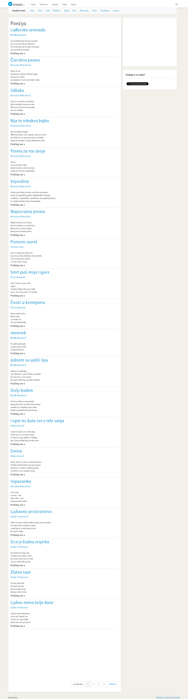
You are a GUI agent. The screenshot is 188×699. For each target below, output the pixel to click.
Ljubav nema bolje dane (31, 602)
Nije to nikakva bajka (29, 120)
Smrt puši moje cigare (29, 272)
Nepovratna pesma (27, 211)
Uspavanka (20, 481)
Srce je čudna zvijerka (29, 541)
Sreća (94, 10)
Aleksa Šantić (17, 425)
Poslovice (43, 4)
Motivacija (84, 10)
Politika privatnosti (164, 697)
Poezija (55, 4)
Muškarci (57, 10)
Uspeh (66, 10)
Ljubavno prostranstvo (31, 511)
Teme (64, 4)
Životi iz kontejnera (27, 302)
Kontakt (176, 697)
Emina (16, 451)
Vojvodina (19, 181)
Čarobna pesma (25, 60)
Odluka (17, 90)
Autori (73, 4)
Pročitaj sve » (17, 53)
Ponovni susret (23, 241)
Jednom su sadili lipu (29, 360)
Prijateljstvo (105, 10)
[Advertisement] (64, 654)
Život (40, 10)
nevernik (18, 332)
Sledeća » (113, 684)
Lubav (32, 10)
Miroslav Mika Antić (20, 65)
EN (176, 4)
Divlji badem (21, 390)
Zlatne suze (20, 572)
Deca (74, 10)
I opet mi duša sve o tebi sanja (37, 420)
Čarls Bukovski (18, 277)
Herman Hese (17, 246)
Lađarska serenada (27, 29)
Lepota (116, 10)
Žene (48, 10)
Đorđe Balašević (18, 35)
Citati (33, 4)
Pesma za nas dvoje (27, 151)
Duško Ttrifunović (19, 516)
